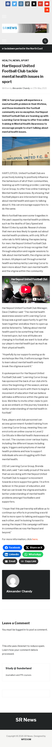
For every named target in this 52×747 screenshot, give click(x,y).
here (35, 539)
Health (7, 60)
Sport (25, 60)
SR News (26, 720)
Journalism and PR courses (18, 675)
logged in (21, 629)
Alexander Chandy (21, 88)
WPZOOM (26, 739)
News (16, 60)
